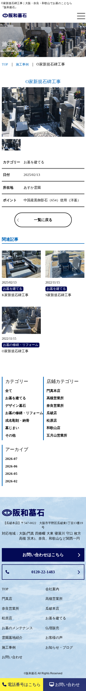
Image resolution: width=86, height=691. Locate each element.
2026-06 (11, 466)
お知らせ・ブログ (59, 647)
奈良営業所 (55, 405)
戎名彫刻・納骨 (17, 420)
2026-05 (11, 473)
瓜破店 (52, 413)
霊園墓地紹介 (12, 637)
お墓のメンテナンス (17, 628)
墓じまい (12, 428)
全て (8, 391)
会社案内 (52, 589)
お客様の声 (54, 637)
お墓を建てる (15, 398)
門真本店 (53, 391)
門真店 (7, 599)
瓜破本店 (52, 608)
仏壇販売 (52, 628)
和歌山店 (53, 428)
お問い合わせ (12, 657)
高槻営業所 (55, 398)
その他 (10, 435)
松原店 (52, 420)
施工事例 (22, 64)
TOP (5, 589)
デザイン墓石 (15, 405)
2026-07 (11, 459)
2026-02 (11, 481)
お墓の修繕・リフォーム (24, 413)
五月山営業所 (57, 435)
